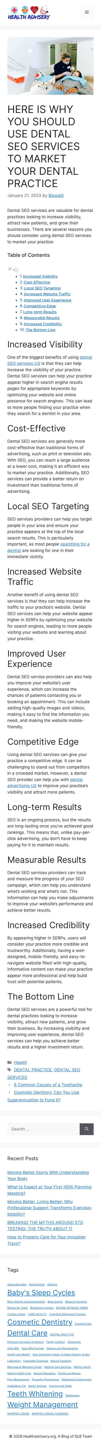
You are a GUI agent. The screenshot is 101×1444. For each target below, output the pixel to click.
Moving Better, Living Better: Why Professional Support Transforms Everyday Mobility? (49, 1208)
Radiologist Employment (77, 1379)
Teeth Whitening (35, 1393)
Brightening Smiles (42, 1307)
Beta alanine (55, 1301)
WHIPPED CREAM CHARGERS (50, 1413)
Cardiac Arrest (16, 1314)
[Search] (87, 1129)
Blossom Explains (76, 1301)
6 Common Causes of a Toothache (48, 1084)
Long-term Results (40, 312)
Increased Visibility (40, 276)
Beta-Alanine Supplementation (26, 1301)
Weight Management (42, 1404)
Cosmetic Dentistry (39, 1322)
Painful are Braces (69, 1373)
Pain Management (18, 1379)
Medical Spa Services (57, 1367)
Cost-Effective (37, 282)
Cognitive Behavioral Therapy (67, 1314)
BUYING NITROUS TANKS (72, 1307)
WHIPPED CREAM (18, 1413)
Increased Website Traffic (47, 294)
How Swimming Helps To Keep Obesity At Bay (61, 1354)
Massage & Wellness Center (24, 1367)
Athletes (52, 1284)
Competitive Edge (40, 306)
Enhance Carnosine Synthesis (25, 1342)
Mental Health (82, 1367)
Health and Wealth (18, 1354)
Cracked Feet (83, 1323)
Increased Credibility (43, 324)
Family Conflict (55, 1342)
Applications (37, 1284)
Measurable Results (42, 318)
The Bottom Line (40, 330)
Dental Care (27, 1333)
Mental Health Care (19, 1373)
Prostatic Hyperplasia (45, 1379)
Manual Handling (60, 1360)
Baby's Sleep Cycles (41, 1292)
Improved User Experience (47, 300)
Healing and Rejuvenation (62, 1348)
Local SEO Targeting (42, 288)
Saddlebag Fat (16, 1386)
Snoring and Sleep (60, 1386)
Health (20, 1062)
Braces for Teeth (17, 1307)
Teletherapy (72, 1395)
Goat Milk (13, 1348)
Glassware (74, 1342)
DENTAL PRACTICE (33, 1069)
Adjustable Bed (16, 1284)
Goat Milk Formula (33, 1348)
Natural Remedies (45, 1373)
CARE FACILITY (37, 1314)
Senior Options (37, 1386)
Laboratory (14, 1360)
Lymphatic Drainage (35, 1360)
